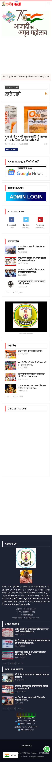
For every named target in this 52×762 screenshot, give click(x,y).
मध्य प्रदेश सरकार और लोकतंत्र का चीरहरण (31, 247)
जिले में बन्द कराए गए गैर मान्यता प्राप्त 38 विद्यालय (32, 675)
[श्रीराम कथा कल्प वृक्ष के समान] (10, 354)
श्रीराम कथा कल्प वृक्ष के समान (30, 351)
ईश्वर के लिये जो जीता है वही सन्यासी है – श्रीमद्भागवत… (32, 363)
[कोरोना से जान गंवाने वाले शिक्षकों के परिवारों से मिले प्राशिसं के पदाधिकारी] (7, 700)
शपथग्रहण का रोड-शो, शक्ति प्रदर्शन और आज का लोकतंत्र (32, 259)
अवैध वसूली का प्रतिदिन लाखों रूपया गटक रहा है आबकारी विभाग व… (32, 630)
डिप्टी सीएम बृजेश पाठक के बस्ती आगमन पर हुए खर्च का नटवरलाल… (32, 641)
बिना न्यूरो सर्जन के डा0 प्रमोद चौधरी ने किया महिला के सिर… (30, 653)
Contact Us (26, 745)
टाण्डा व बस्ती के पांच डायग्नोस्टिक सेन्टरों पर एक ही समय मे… (31, 687)
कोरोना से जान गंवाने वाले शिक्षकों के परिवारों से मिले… (30, 698)
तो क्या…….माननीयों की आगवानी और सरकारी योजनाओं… (31, 270)
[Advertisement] (26, 54)
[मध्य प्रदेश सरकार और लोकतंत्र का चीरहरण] (10, 250)
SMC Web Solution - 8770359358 (35, 753)
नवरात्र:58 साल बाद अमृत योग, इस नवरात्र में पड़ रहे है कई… (32, 386)
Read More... (11, 149)
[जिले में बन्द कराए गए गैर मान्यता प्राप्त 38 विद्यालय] (7, 677)
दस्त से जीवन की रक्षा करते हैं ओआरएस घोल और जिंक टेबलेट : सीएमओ (26, 138)
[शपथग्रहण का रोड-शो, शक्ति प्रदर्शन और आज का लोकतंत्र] (10, 261)
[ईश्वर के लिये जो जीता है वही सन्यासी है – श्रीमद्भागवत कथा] (10, 365)
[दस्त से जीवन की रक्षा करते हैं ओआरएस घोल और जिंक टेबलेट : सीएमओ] (26, 119)
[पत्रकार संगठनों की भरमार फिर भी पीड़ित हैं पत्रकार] (10, 284)
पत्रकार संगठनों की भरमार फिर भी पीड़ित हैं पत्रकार (31, 282)
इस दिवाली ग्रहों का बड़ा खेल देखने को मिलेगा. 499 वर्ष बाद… (31, 375)
